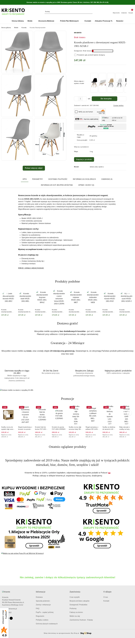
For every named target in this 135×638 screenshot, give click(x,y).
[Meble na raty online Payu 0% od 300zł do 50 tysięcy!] (67, 559)
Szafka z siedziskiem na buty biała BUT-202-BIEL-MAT (126, 428)
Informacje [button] (40, 592)
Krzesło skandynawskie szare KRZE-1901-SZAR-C (109, 311)
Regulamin (40, 616)
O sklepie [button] (107, 592)
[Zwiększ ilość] (85, 98)
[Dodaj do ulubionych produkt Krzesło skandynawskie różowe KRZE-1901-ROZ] (97, 290)
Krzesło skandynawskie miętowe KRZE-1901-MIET (57, 311)
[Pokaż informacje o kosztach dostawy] (96, 140)
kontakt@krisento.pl (9, 609)
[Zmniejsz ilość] (75, 98)
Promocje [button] (67, 399)
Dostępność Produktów (78, 605)
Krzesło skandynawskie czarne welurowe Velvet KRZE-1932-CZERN (41, 311)
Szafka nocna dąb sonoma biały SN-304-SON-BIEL (58, 428)
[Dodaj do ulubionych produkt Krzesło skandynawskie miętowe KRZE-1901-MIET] (63, 290)
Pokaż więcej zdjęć (34, 168)
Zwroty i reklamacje (43, 605)
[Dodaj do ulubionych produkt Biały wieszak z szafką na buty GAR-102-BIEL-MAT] (114, 407)
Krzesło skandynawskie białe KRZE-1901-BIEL (8, 311)
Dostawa (39, 597)
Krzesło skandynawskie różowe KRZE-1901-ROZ (93, 311)
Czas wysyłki (75, 597)
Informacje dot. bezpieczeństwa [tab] (57, 185)
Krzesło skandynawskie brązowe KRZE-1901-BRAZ (23, 311)
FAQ (37, 608)
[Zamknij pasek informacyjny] (133, 2)
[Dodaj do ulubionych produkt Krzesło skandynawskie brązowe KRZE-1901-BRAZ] (30, 290)
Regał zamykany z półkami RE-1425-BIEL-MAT (75, 428)
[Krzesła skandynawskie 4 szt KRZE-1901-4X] (102, 83)
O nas (105, 597)
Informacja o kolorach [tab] (84, 179)
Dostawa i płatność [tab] (57, 179)
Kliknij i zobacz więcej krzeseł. (31, 268)
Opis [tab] (25, 179)
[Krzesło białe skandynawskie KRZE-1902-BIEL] (119, 83)
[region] (108, 83)
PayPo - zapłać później (45, 612)
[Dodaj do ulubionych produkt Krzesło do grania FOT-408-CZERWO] (47, 407)
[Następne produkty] (129, 293)
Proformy (73, 608)
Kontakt (106, 601)
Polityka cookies (42, 620)
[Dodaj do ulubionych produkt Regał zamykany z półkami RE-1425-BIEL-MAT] (80, 407)
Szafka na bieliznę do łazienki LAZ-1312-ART (92, 428)
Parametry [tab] (37, 179)
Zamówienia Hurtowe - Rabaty (81, 620)
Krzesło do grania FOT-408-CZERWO (42, 428)
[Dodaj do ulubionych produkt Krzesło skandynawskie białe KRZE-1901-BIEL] (13, 290)
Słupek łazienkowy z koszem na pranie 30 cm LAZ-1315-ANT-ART (8, 428)
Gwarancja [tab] (106, 179)
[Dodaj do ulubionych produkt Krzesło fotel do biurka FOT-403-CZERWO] (30, 407)
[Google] (11, 618)
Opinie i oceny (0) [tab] (86, 185)
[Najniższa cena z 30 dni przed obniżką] (15, 435)
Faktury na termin (76, 612)
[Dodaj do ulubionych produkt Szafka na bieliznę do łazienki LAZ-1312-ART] (97, 407)
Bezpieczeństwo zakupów (80, 601)
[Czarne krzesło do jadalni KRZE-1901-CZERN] (94, 83)
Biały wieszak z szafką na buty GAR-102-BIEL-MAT (109, 428)
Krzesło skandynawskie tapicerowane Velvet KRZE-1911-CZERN (126, 311)
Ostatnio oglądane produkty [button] (67, 447)
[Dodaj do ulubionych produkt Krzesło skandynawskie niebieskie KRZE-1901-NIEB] (80, 290)
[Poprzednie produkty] (6, 293)
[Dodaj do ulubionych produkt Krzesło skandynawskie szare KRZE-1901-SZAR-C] (114, 290)
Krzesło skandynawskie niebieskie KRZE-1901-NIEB (75, 311)
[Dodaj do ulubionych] (122, 98)
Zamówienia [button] (75, 592)
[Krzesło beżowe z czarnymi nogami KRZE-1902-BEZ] (111, 83)
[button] (17, 52)
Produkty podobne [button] (67, 281)
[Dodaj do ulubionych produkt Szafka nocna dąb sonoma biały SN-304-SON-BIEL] (63, 407)
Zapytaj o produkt (84, 159)
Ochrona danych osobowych (47, 624)
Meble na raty (75, 616)
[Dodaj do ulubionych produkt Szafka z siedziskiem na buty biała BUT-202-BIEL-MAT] (131, 407)
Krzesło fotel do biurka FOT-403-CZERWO (24, 428)
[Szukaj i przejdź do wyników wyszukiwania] (91, 11)
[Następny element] (124, 83)
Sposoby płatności (43, 601)
